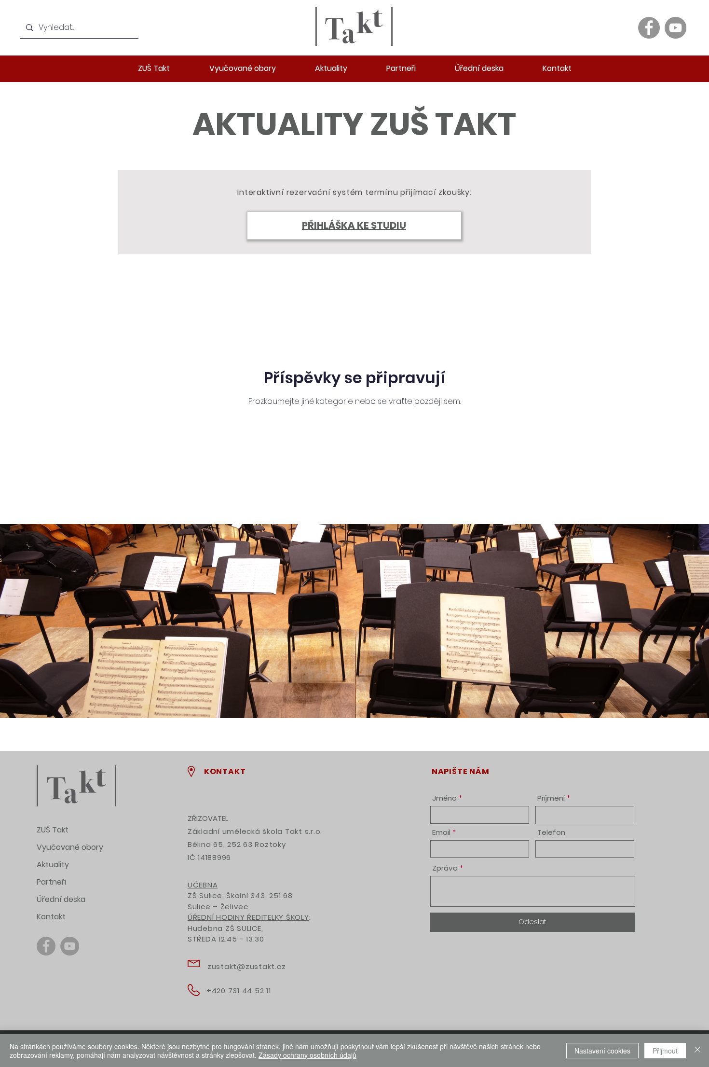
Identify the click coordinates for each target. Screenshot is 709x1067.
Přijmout (665, 1050)
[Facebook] (649, 28)
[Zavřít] (697, 1050)
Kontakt (51, 916)
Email (441, 832)
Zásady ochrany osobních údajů (307, 1055)
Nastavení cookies (602, 1050)
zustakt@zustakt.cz (246, 966)
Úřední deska (61, 899)
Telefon (551, 832)
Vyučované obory (70, 847)
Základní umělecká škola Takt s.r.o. (255, 831)
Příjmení (551, 798)
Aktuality (53, 864)
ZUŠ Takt (52, 829)
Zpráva (445, 868)
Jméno (444, 798)
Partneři (51, 881)
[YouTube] (675, 28)
